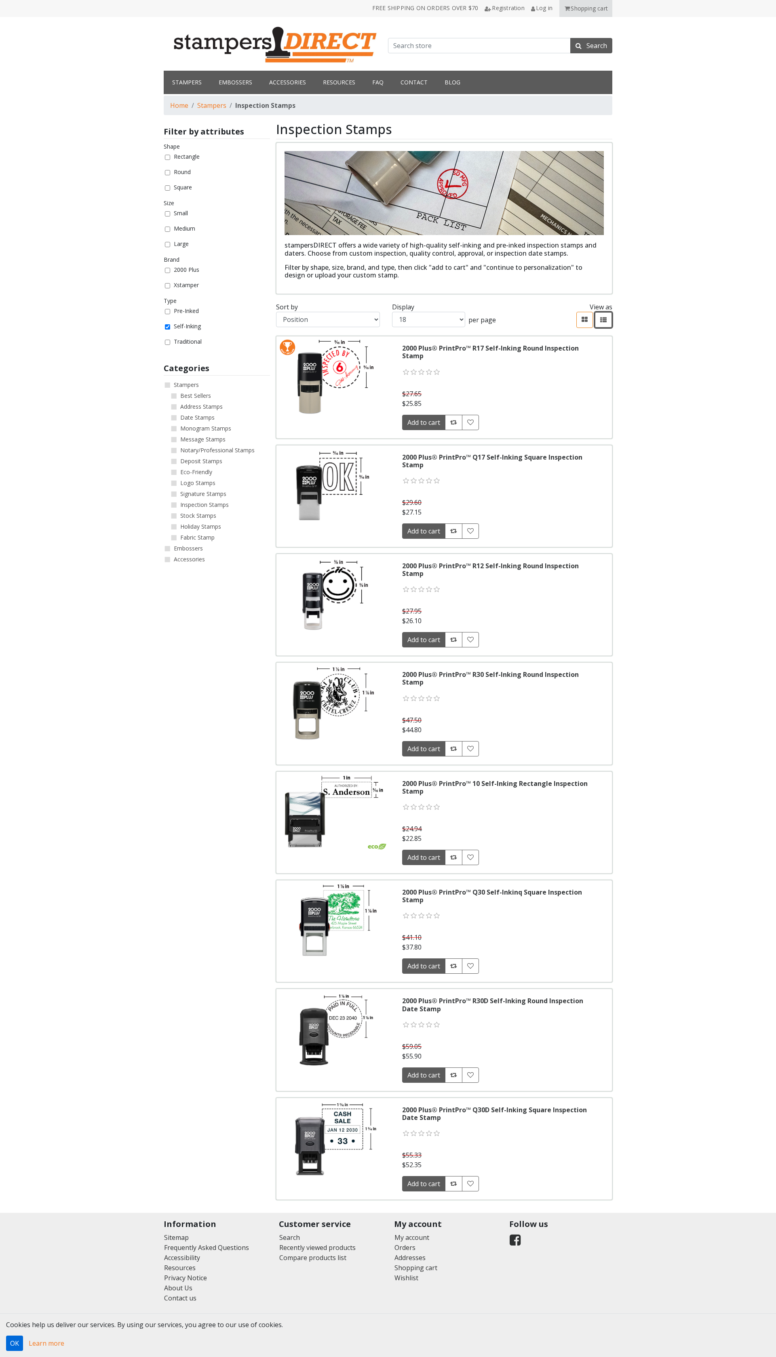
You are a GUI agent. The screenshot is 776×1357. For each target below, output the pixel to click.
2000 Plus (186, 269)
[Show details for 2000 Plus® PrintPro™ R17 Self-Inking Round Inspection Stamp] (332, 376)
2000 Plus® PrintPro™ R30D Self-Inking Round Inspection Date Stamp (492, 1004)
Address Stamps (201, 406)
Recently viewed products (317, 1247)
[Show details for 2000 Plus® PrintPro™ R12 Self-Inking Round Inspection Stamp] (332, 594)
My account (411, 1237)
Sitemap (176, 1237)
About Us (178, 1287)
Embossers (188, 548)
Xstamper (186, 285)
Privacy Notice (185, 1277)
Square (183, 187)
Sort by (287, 306)
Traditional (188, 341)
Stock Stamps (198, 515)
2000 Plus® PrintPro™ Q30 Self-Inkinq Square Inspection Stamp (492, 896)
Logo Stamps (197, 483)
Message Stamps (203, 439)
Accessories (189, 559)
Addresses (410, 1257)
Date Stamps (197, 417)
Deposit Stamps (201, 461)
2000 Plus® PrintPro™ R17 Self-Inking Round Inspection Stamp (490, 352)
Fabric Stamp (197, 537)
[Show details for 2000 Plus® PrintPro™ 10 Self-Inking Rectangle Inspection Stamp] (332, 812)
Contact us (180, 1298)
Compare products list (312, 1257)
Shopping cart (415, 1267)
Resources (180, 1267)
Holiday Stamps (200, 526)
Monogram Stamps (205, 428)
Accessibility (182, 1257)
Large (181, 244)
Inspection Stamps (204, 504)
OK (14, 1343)
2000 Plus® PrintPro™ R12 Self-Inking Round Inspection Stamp (490, 569)
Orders (404, 1247)
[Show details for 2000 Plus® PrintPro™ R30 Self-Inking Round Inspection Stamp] (332, 703)
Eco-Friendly (196, 472)
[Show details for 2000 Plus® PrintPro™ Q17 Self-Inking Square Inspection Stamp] (332, 485)
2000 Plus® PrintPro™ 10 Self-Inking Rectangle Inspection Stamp (495, 787)
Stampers (211, 105)
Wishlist (406, 1277)
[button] (585, 8)
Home (179, 105)
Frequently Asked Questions (206, 1247)
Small (181, 213)
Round (182, 172)
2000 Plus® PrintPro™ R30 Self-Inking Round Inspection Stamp (490, 678)
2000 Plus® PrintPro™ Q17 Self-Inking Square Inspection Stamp (492, 461)
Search (289, 1237)
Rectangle (187, 156)
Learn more (46, 1343)
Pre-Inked (186, 311)
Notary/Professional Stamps (217, 450)
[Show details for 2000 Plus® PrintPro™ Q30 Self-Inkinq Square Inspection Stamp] (332, 920)
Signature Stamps (203, 494)
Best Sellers (195, 395)
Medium (184, 228)
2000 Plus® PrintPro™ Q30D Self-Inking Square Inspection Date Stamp (494, 1113)
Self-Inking (187, 326)
